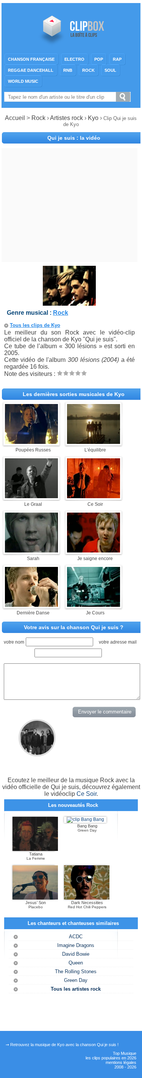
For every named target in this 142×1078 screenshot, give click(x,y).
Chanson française (31, 59)
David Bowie (75, 954)
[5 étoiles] (84, 373)
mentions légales (121, 1062)
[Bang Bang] (85, 819)
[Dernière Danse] (31, 604)
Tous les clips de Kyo (35, 325)
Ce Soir (86, 794)
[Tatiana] (35, 849)
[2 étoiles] (66, 373)
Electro (74, 59)
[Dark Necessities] (86, 898)
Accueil (15, 118)
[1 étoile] (60, 373)
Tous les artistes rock (76, 989)
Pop (98, 59)
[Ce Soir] (93, 496)
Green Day (75, 980)
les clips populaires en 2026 (111, 1058)
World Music (23, 81)
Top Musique (124, 1053)
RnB (67, 70)
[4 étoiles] (78, 373)
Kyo (94, 118)
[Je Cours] (93, 604)
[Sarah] (31, 550)
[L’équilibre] (93, 442)
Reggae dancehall (30, 70)
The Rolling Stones (76, 971)
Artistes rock (66, 118)
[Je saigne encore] (93, 550)
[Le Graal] (31, 496)
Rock (88, 70)
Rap (117, 59)
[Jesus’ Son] (35, 898)
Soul (110, 70)
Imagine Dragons (75, 945)
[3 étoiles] (72, 373)
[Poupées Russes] (31, 442)
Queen (76, 963)
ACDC (76, 936)
